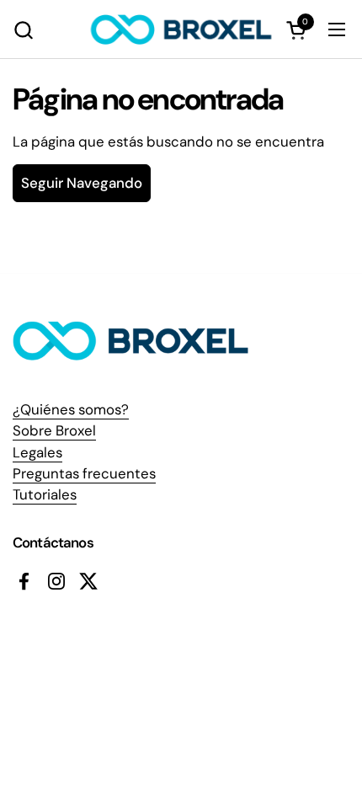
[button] (23, 29)
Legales (37, 452)
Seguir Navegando (81, 183)
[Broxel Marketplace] (181, 29)
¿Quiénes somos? (71, 409)
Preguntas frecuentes (84, 473)
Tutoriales (45, 494)
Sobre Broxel (54, 430)
